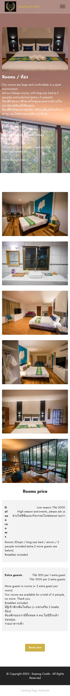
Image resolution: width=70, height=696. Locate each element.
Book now (35, 647)
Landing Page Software (35, 690)
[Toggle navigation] (62, 6)
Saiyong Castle (29, 6)
